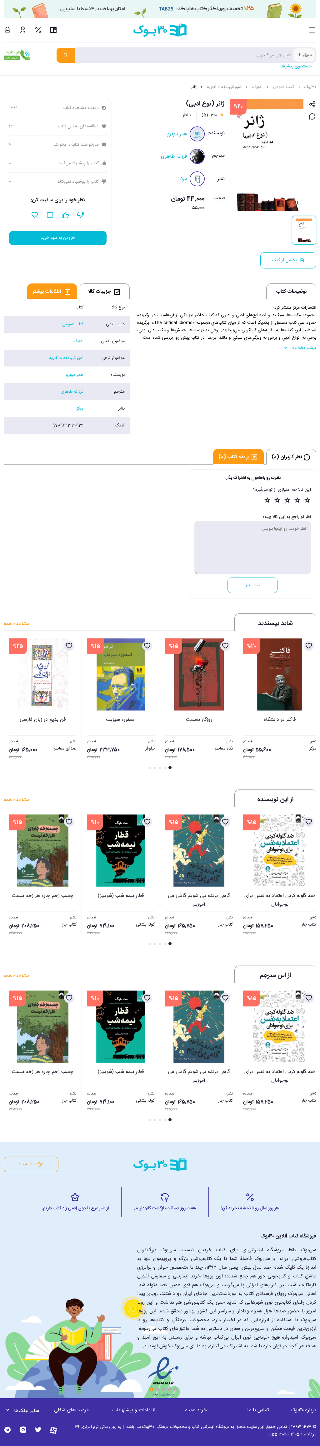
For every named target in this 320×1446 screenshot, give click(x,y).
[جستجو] (66, 55)
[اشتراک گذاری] (312, 105)
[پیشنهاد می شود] (65, 215)
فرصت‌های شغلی (71, 1410)
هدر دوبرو (177, 134)
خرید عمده (196, 1410)
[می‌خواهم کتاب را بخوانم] (50, 215)
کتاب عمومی (283, 87)
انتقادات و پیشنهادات (133, 1410)
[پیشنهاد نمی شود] (81, 215)
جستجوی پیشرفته (295, 66)
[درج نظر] (312, 117)
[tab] (105, 291)
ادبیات (257, 87)
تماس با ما (258, 1410)
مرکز (183, 179)
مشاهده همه (16, 624)
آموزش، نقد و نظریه (224, 87)
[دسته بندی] (312, 30)
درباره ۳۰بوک (303, 1410)
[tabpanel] (67, 366)
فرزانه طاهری (174, 156)
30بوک (310, 87)
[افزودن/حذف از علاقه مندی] (309, 646)
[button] (12, 705)
